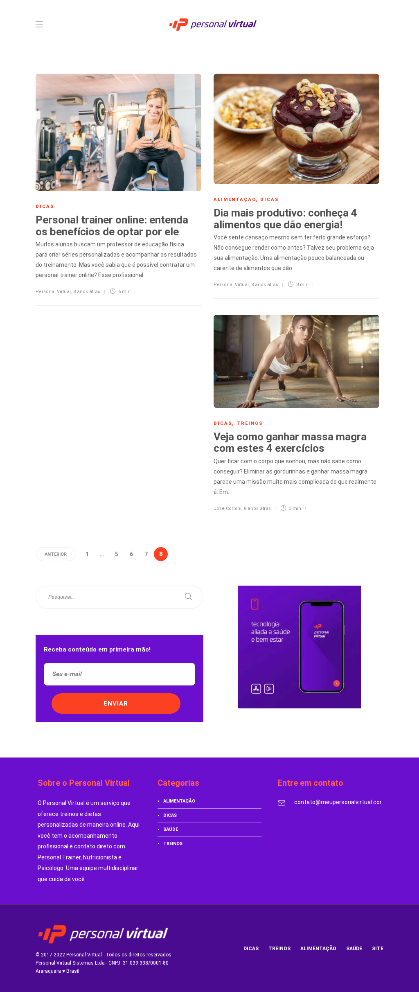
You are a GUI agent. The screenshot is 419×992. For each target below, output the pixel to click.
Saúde (170, 829)
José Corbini (227, 508)
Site (377, 948)
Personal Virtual (53, 291)
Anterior (56, 554)
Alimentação (235, 199)
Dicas (45, 206)
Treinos (250, 423)
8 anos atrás (86, 291)
